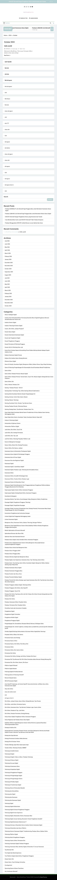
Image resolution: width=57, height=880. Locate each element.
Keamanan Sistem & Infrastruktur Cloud (14, 482)
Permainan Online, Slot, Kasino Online (14, 650)
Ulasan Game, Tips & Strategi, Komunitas (15, 862)
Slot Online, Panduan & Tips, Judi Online (14, 710)
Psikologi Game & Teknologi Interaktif (14, 674)
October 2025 (8, 268)
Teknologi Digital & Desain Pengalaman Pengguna (17, 809)
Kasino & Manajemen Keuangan (12, 442)
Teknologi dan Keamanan (11, 797)
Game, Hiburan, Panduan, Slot (12, 384)
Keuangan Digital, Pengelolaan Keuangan (15, 505)
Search (6, 196)
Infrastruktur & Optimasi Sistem (12, 423)
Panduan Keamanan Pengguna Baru (13, 571)
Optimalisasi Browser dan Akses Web (14, 533)
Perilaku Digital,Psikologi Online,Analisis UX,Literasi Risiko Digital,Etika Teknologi (25, 631)
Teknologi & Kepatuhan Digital (12, 769)
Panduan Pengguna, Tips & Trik (12, 591)
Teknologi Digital (9, 803)
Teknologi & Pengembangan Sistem (13, 778)
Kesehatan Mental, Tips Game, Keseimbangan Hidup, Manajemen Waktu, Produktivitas (26, 499)
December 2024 (9, 299)
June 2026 (7, 244)
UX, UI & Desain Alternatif (11, 871)
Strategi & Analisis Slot (10, 727)
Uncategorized (8, 865)
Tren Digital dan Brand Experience (13, 853)
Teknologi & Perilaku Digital (11, 781)
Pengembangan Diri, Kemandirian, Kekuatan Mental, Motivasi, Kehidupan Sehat (24, 623)
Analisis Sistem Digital (10, 322)
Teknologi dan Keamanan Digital (13, 800)
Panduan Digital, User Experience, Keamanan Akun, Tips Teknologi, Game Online (24, 560)
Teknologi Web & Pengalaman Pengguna (15, 837)
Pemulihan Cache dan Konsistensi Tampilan (15, 608)
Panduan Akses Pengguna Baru (12, 553)
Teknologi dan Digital (10, 794)
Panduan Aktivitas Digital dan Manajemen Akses (17, 556)
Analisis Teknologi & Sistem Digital (13, 325)
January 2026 (8, 259)
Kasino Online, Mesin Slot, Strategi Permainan (16, 445)
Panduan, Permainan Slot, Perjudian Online (15, 605)
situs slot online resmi (10, 692)
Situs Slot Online (9, 688)
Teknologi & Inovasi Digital (11, 763)
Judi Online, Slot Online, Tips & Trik (13, 429)
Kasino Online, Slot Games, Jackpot (13, 448)
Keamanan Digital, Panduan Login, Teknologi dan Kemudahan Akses (21, 469)
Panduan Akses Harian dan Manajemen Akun (16, 547)
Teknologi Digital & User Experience (13, 812)
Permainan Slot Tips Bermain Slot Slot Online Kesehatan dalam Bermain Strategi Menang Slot (28, 659)
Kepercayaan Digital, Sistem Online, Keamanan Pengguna (19, 490)
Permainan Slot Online (10, 653)
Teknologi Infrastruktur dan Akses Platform (15, 828)
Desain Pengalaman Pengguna (12, 341)
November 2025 (9, 265)
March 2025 (8, 290)
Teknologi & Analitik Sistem (12, 751)
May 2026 (7, 247)
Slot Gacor (7, 98)
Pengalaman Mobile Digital (11, 617)
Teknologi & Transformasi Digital (13, 785)
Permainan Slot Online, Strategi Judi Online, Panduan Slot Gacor (20, 656)
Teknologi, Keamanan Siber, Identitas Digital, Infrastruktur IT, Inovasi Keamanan (24, 846)
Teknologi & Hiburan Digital (11, 760)
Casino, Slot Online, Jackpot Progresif (14, 328)
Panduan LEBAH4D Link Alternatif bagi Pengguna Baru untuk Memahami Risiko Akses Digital (28, 213)
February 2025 (8, 293)
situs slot (7, 129)
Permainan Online (9, 647)
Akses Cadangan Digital (11, 314)
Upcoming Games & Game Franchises (14, 868)
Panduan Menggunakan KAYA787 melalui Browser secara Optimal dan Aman (24, 223)
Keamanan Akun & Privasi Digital (13, 457)
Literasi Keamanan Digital (11, 519)
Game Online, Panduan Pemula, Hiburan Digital (16, 373)
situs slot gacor (9, 111)
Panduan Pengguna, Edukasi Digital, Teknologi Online (18, 585)
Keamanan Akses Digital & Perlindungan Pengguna (17, 454)
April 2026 (7, 250)
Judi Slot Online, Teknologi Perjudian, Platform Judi (17, 439)
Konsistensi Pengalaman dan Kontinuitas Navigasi (17, 513)
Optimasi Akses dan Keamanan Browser (15, 536)
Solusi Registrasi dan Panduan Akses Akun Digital (17, 719)
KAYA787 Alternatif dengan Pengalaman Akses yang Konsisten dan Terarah (23, 216)
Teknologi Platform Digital (11, 834)
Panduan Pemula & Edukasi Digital (13, 577)
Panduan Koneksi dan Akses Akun (13, 574)
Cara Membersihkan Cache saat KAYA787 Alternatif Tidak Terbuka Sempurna (27, 1)
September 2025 (9, 272)
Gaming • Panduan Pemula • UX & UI (13, 387)
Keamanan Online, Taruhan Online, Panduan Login (17, 479)
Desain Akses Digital (10, 332)
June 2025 (7, 281)
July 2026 (7, 241)
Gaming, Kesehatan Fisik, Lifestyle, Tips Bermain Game (18, 403)
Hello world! (8, 46)
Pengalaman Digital (9, 611)
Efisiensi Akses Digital (10, 361)
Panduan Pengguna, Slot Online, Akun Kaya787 (16, 588)
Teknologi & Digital (9, 754)
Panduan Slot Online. (10, 599)
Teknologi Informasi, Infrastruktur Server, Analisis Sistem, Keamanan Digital (23, 825)
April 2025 (7, 287)
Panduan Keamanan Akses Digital (13, 567)
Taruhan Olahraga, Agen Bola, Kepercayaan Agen (17, 744)
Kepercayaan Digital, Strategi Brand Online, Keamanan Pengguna (20, 493)
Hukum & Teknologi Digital (11, 420)
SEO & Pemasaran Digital (11, 681)
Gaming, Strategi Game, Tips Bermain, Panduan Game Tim (19, 409)
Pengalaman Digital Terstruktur (12, 614)
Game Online (8, 370)
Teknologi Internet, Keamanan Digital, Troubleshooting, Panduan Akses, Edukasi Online (26, 831)
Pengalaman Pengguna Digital (12, 620)
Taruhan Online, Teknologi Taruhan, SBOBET (15, 747)
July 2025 (7, 278)
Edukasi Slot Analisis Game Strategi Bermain (16, 358)
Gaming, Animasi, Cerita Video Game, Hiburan (16, 397)
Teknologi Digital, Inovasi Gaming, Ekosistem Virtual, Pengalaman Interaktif (23, 819)
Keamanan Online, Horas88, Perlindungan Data (16, 476)
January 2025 (8, 296)
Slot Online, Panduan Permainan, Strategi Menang (17, 713)
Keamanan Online (9, 473)
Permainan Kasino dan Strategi (12, 637)
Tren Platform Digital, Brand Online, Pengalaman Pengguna (19, 856)
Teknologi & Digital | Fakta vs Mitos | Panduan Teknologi (19, 757)
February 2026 (8, 256)
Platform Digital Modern (11, 668)
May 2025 (7, 284)
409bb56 (7, 48)
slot (6, 92)
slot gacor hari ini (9, 185)
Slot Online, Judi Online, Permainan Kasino (15, 704)
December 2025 (9, 262)
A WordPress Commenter (11, 232)
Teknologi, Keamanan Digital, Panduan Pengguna (17, 843)
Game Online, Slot (9, 381)
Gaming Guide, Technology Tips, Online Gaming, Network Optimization (22, 390)
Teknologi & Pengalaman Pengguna (13, 772)
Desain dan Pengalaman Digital (12, 338)
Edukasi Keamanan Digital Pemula (13, 355)
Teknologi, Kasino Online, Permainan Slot (15, 840)
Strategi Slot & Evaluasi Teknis (12, 741)
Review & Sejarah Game (10, 678)
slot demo (7, 148)
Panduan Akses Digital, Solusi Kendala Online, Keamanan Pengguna (21, 539)
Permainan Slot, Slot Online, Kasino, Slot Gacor (16, 662)
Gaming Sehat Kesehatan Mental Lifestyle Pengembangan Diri (20, 394)
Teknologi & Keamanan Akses (12, 766)
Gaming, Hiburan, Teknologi (11, 400)
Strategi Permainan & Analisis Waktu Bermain (16, 738)
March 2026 (8, 253)
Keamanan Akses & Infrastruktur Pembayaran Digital (18, 451)
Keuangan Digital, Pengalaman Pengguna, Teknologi (17, 502)
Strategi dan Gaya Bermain (11, 735)
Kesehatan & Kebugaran (10, 496)
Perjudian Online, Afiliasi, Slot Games (14, 634)
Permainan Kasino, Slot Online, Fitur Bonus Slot (16, 643)
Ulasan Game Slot (9, 859)
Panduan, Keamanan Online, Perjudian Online (16, 602)
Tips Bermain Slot (9, 849)
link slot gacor (8, 86)
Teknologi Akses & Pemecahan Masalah (15, 788)
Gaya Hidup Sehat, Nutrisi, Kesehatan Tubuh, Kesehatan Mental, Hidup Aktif (23, 417)
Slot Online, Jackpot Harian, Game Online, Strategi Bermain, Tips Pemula (23, 701)
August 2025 (8, 275)
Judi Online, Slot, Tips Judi (11, 435)
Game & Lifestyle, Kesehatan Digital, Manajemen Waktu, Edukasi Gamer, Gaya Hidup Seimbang (28, 364)
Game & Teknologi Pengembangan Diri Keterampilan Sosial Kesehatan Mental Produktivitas (27, 367)
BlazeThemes (43, 877)
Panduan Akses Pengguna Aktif (12, 550)
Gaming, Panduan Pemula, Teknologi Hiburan (16, 406)
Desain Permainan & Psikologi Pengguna (15, 344)
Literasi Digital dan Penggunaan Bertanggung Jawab (17, 516)
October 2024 (8, 306)
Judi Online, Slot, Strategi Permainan (14, 432)
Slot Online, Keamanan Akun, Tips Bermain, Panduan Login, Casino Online (23, 707)
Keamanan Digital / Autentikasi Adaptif (14, 466)
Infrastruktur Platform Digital (12, 426)
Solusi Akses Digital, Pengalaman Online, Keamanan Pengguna (20, 716)
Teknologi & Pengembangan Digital (13, 775)
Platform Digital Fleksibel (11, 665)
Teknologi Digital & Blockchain (12, 806)
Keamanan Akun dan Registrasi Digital (14, 460)
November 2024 (9, 302)
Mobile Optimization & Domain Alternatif (15, 530)
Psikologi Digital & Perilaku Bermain (14, 671)
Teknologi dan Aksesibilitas (12, 791)
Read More (6, 55)
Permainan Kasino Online (11, 640)
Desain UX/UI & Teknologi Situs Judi (14, 347)
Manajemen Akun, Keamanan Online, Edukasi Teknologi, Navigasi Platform (23, 522)
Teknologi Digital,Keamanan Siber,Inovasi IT (15, 822)
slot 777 (7, 123)
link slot (7, 105)
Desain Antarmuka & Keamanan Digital (14, 335)
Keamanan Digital (9, 463)
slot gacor (7, 142)
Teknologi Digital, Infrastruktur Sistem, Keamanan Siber (18, 815)
